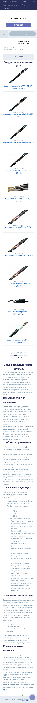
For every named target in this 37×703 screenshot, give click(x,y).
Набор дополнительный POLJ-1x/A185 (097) (18, 228)
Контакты (23, 1)
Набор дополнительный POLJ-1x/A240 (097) (18, 256)
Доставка (13, 1)
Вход (34, 1)
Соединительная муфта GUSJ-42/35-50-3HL (18, 143)
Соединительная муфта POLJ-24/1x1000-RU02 (18, 341)
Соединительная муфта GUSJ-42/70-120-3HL (18, 200)
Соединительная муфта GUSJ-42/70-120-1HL (18, 172)
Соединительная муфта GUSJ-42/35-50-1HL (18, 115)
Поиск (34, 33)
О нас (23, 5)
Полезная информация (11, 5)
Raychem (18, 14)
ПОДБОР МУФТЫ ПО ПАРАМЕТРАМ (23, 42)
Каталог (12, 47)
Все (14, 56)
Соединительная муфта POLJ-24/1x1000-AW (18, 313)
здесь (5, 690)
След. (29, 357)
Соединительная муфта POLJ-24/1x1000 (18, 285)
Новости (6, 8)
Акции (5, 1)
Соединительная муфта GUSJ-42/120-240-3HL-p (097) (18, 87)
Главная (5, 47)
